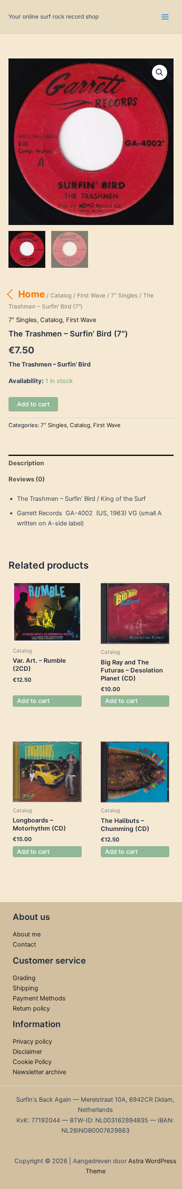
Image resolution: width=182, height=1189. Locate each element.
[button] (159, 72)
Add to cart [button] (33, 701)
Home (31, 294)
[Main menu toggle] (165, 16)
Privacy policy (32, 1041)
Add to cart (33, 404)
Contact (24, 944)
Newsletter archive (39, 1072)
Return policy (31, 1008)
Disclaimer (27, 1052)
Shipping (25, 988)
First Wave (91, 295)
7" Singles (124, 295)
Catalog (61, 295)
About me (27, 934)
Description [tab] (26, 463)
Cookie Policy (32, 1062)
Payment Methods (39, 998)
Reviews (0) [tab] (26, 479)
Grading (24, 978)
